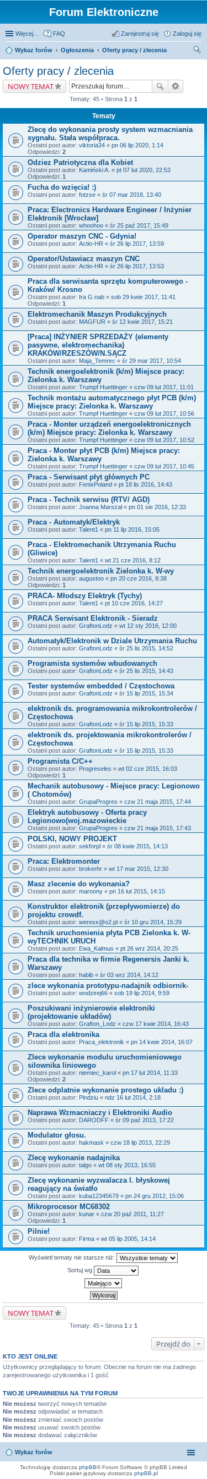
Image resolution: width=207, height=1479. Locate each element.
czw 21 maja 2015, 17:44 (157, 801)
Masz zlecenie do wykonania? (79, 884)
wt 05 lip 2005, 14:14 (128, 1238)
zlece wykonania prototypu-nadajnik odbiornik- (108, 985)
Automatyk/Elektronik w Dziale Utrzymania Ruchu (112, 641)
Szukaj (160, 86)
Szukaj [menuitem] (197, 51)
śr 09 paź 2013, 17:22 (144, 1120)
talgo (85, 1165)
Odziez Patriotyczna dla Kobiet (80, 162)
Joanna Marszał (100, 507)
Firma (86, 1238)
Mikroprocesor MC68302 (69, 1206)
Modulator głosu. (57, 1135)
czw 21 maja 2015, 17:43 (157, 828)
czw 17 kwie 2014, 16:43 (156, 1023)
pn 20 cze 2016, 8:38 (138, 578)
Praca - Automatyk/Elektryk (74, 522)
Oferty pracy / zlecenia (134, 50)
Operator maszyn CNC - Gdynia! (82, 236)
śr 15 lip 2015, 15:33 (146, 724)
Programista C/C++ (60, 761)
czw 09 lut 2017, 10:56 (164, 413)
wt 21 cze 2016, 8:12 (133, 560)
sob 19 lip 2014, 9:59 (141, 993)
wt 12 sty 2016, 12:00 (148, 625)
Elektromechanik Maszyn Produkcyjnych (97, 314)
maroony (91, 891)
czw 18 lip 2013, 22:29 (140, 1142)
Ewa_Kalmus (96, 948)
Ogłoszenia (77, 50)
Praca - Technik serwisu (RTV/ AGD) (89, 499)
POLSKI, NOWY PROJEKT (72, 839)
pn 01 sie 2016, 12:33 (157, 507)
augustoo (91, 578)
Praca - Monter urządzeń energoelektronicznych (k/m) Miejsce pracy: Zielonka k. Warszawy (109, 428)
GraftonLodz (96, 625)
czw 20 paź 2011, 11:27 (132, 1214)
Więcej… (27, 33)
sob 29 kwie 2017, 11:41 (143, 297)
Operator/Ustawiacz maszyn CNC (84, 259)
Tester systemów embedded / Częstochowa (101, 686)
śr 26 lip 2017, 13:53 (137, 266)
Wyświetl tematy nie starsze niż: (72, 1257)
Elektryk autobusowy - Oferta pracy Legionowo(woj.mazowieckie (87, 816)
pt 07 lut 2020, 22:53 (143, 170)
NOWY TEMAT (31, 86)
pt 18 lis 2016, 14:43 (145, 484)
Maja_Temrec (97, 360)
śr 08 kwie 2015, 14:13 (137, 846)
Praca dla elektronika (63, 1034)
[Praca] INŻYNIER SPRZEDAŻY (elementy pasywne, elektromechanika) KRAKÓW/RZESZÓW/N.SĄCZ (98, 345)
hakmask (91, 1142)
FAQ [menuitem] (59, 33)
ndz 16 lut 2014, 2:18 (133, 1097)
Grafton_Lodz (97, 1023)
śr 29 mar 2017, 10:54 (151, 360)
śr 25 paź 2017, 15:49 (139, 225)
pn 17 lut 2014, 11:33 (150, 1072)
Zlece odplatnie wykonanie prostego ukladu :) (105, 1090)
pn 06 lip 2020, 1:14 (137, 145)
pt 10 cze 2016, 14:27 (134, 603)
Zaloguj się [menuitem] (187, 33)
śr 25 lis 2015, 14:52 (146, 648)
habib (86, 975)
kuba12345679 (99, 1196)
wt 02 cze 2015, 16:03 (147, 768)
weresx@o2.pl (98, 922)
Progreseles (95, 768)
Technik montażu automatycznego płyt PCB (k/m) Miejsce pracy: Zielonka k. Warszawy (112, 402)
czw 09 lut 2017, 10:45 (164, 466)
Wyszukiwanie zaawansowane (175, 86)
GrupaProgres (98, 801)
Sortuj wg (80, 1270)
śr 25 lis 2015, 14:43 (146, 670)
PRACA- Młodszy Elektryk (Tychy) (85, 596)
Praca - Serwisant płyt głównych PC (89, 477)
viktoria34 (92, 145)
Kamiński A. (94, 170)
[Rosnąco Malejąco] (103, 1283)
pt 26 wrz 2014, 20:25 (149, 948)
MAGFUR (92, 321)
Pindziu (88, 1097)
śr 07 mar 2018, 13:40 (131, 194)
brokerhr (90, 868)
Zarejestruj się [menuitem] (140, 33)
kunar (86, 1214)
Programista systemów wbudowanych (92, 663)
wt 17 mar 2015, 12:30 (138, 868)
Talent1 (88, 529)
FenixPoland (95, 484)
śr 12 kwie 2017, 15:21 (142, 321)
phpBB (88, 1467)
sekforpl (89, 846)
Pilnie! (39, 1231)
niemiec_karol (97, 1072)
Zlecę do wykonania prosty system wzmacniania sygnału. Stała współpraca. (110, 133)
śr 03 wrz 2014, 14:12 (129, 975)
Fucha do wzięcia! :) (62, 187)
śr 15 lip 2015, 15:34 (146, 693)
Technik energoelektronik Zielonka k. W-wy (101, 571)
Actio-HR (91, 243)
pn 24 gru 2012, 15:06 (154, 1196)
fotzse (87, 194)
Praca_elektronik (101, 1042)
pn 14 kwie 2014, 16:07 (162, 1042)
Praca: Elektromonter (64, 861)
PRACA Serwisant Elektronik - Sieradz (93, 618)
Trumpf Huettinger (103, 387)
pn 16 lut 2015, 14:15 (137, 891)
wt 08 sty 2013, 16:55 (127, 1165)
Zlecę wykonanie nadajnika (74, 1158)
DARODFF (94, 1120)
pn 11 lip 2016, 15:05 (132, 529)
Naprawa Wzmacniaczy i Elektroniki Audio (100, 1112)
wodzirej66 (93, 993)
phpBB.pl (146, 1473)
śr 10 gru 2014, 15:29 (153, 922)
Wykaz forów (33, 50)
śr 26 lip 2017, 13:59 (137, 243)
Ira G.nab (91, 297)
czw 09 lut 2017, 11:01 (164, 387)
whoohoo (91, 225)
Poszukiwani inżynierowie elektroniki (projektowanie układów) (91, 1012)
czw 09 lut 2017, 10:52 (164, 440)
